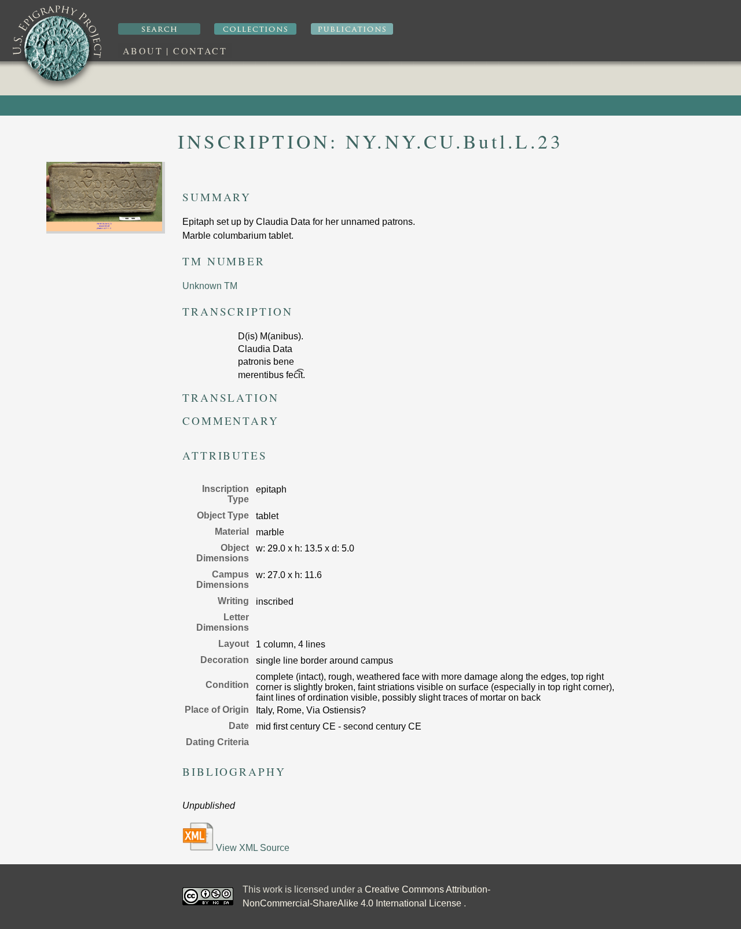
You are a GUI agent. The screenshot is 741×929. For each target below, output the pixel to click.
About (143, 51)
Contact (200, 51)
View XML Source (251, 848)
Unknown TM (209, 286)
